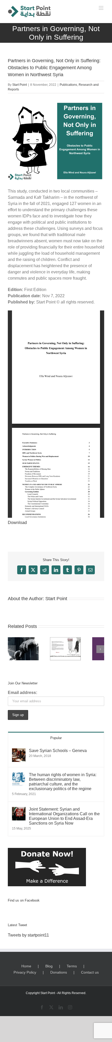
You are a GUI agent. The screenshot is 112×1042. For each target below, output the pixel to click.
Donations (58, 972)
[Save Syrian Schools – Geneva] (19, 751)
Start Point (19, 85)
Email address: (22, 692)
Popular (56, 738)
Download (17, 522)
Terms (72, 966)
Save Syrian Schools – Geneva (58, 750)
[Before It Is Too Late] (23, 648)
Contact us (90, 972)
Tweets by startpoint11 (28, 935)
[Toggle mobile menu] (101, 8)
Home (26, 966)
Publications (68, 85)
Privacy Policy (25, 972)
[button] (12, 649)
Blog (49, 966)
